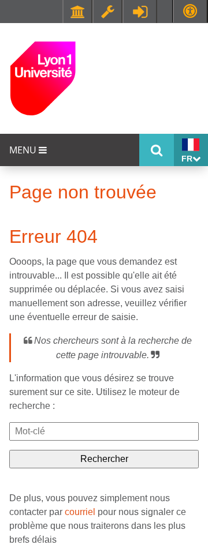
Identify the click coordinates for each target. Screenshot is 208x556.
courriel (80, 512)
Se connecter (140, 11)
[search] (104, 431)
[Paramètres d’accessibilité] (190, 11)
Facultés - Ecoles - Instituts (77, 11)
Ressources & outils (107, 11)
